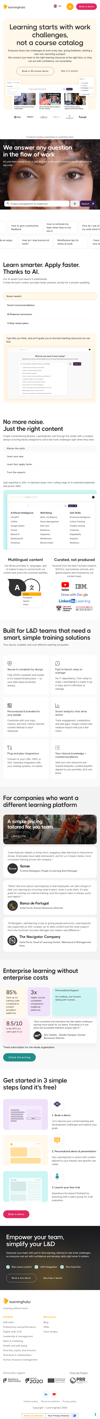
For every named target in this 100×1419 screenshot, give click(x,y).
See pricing (19, 836)
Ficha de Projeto (79, 1373)
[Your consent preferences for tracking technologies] (95, 1414)
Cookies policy (31, 1401)
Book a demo (86, 6)
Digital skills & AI (12, 1331)
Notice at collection (33, 1415)
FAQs (46, 1327)
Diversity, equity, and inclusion (19, 1350)
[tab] (50, 296)
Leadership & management (18, 1336)
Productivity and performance (19, 1327)
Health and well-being (15, 1345)
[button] (60, 6)
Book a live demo (21, 1278)
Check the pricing (19, 1057)
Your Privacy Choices (58, 1415)
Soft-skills (8, 1322)
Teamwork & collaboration (17, 1355)
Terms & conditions (50, 1401)
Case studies (50, 1331)
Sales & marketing (13, 1341)
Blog (45, 1322)
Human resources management (20, 1359)
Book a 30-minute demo (35, 71)
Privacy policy (69, 1401)
